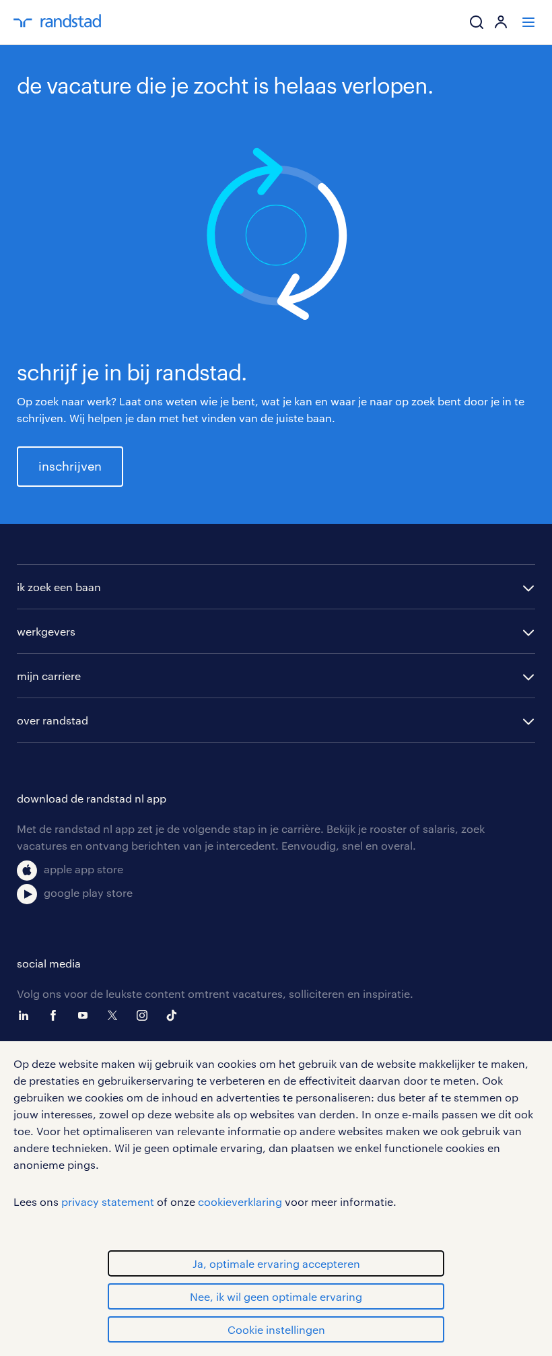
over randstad (52, 720)
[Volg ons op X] (116, 1015)
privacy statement (107, 1201)
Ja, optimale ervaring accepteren (276, 1263)
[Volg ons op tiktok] (175, 1015)
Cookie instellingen (276, 1329)
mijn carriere (49, 675)
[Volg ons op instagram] (145, 1015)
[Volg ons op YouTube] (86, 1015)
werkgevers (46, 631)
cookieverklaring (240, 1201)
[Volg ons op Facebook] (56, 1015)
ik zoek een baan (59, 586)
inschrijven (70, 466)
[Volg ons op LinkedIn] (27, 1015)
